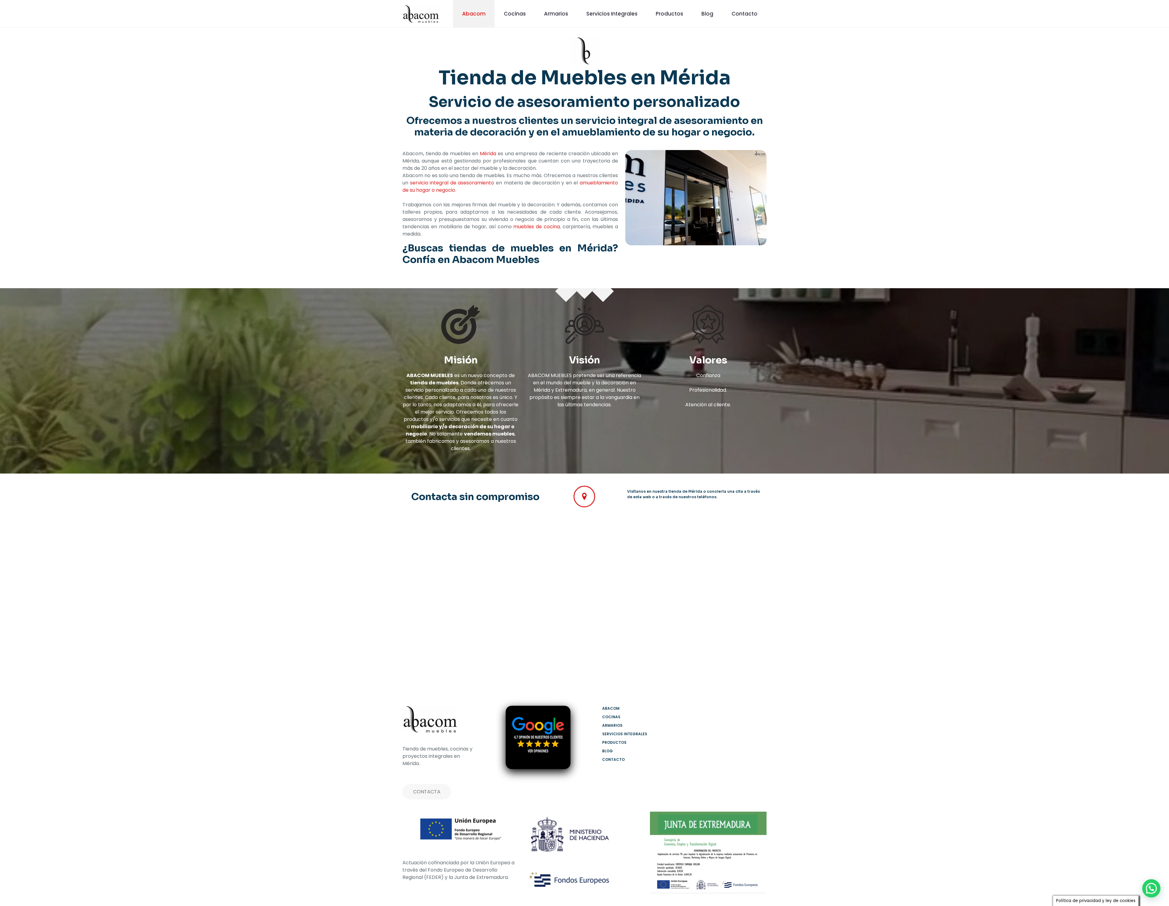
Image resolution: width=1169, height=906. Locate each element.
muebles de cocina (536, 226)
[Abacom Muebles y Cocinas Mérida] (420, 13)
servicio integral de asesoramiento (452, 182)
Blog (607, 751)
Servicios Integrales (624, 733)
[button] (1151, 888)
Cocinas (611, 716)
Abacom (611, 708)
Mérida (488, 153)
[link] (708, 853)
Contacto (613, 759)
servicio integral (616, 120)
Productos (614, 742)
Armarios (612, 725)
